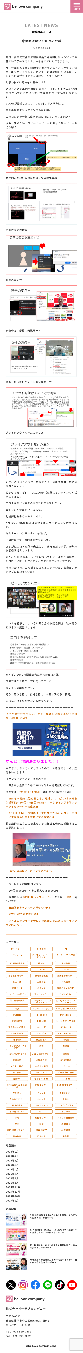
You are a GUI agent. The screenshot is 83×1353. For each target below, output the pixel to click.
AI (66, 948)
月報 (17, 1008)
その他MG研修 (41, 1078)
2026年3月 (12, 1174)
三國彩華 (41, 981)
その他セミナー (17, 1099)
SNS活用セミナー (66, 1084)
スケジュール (41, 1105)
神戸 (17, 1123)
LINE (68, 897)
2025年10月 (13, 1196)
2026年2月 (12, 1178)
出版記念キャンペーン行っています (29, 907)
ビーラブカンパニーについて (41, 956)
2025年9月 (12, 1200)
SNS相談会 (17, 1105)
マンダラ (17, 1092)
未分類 (66, 1136)
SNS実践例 (65, 1060)
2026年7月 (12, 1156)
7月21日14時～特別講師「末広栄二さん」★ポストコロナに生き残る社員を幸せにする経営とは (41, 815)
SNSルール (65, 1027)
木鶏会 (66, 1045)
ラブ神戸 (66, 1111)
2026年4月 (12, 1169)
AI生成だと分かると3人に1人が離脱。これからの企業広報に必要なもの (53, 1216)
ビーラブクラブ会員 (65, 1020)
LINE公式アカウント (41, 1053)
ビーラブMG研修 (66, 1072)
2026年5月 (12, 1165)
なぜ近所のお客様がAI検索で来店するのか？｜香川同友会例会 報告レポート (53, 1261)
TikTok (41, 969)
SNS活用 (41, 1033)
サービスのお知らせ (17, 994)
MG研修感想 (17, 1033)
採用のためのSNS (66, 988)
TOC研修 (41, 1020)
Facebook (41, 1014)
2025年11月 (13, 1191)
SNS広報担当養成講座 (17, 1085)
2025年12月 (13, 1187)
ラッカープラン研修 (65, 955)
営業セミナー (65, 1092)
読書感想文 (17, 1020)
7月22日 (24, 792)
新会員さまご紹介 (16, 1027)
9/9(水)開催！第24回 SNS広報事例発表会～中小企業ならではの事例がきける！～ (53, 1231)
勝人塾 (41, 963)
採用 (17, 1117)
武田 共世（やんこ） (17, 1130)
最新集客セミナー (16, 975)
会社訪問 (66, 981)
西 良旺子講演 (17, 1000)
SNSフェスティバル (65, 1008)
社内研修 (17, 1039)
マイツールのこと (65, 1033)
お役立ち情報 (41, 1066)
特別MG (17, 1078)
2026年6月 (12, 1160)
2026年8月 (12, 1151)
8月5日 (36, 792)
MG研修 (17, 1072)
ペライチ (41, 988)
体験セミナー (41, 1084)
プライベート (17, 948)
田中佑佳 (17, 1136)
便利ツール (17, 988)
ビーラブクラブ (65, 1105)
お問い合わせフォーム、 (37, 897)
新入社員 (41, 1136)
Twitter (17, 1014)
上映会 (66, 1099)
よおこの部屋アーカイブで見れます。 (31, 871)
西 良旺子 (65, 1123)
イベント (41, 1099)
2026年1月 (12, 1182)
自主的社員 (41, 1039)
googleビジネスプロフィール (65, 1001)
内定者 (66, 1039)
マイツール (41, 1072)
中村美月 (66, 963)
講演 (41, 1045)
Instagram (66, 1014)
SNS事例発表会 (17, 963)
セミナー (66, 1066)
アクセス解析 (17, 1066)
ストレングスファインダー (17, 1046)
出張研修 (41, 948)
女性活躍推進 (41, 975)
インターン (17, 955)
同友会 (66, 1053)
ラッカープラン (41, 994)
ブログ (41, 1111)
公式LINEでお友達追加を (23, 914)
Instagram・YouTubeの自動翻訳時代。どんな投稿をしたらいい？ (53, 1246)
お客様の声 (41, 1060)
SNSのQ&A (66, 994)
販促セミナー (41, 1117)
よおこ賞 (41, 1027)
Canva (66, 969)
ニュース (17, 981)
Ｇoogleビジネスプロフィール (41, 1001)
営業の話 (17, 1060)
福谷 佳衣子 (41, 1130)
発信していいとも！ (17, 1053)
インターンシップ (41, 1008)
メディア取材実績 (66, 1117)
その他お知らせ (17, 1111)
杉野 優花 (65, 1130)
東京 (41, 1123)
